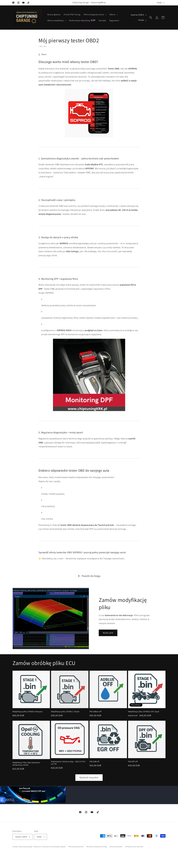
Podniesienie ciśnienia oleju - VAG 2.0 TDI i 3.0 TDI (68, 763)
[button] (95, 14)
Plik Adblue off (96, 712)
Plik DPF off (133, 762)
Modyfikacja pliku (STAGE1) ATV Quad (143, 712)
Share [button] (43, 54)
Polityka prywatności (76, 847)
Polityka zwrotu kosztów (134, 847)
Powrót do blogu (91, 575)
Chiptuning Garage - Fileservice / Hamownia (34, 847)
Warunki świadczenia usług (97, 847)
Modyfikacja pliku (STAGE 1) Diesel (65, 712)
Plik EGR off (94, 762)
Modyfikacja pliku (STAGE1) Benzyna (27, 712)
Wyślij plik (108, 632)
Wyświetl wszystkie (89, 777)
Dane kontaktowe (116, 847)
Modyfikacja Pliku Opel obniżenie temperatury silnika (26, 763)
